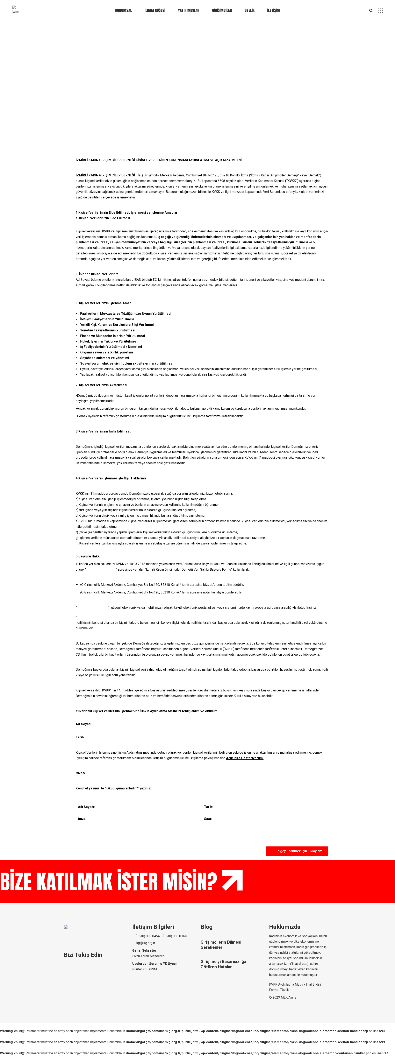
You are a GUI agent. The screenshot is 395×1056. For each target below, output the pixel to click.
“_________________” (92, 608)
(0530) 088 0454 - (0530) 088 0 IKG (161, 936)
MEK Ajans (288, 997)
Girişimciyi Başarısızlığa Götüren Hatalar (223, 964)
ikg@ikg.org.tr (145, 943)
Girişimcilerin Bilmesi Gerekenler (221, 945)
